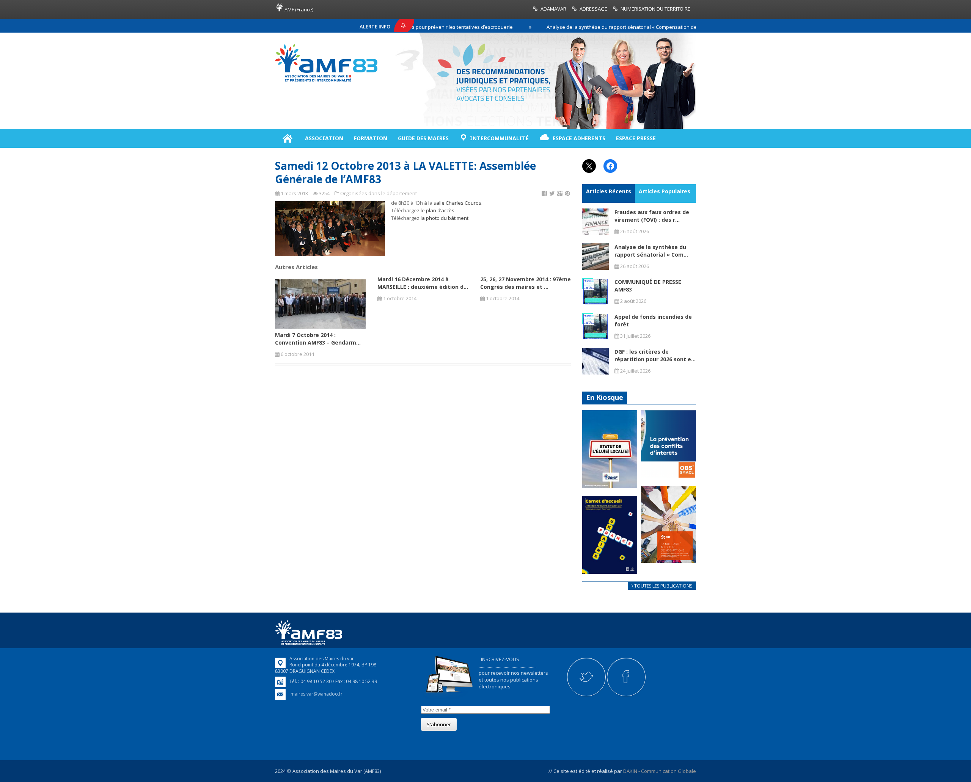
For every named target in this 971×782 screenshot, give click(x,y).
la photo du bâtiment (444, 218)
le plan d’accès (437, 210)
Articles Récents (608, 191)
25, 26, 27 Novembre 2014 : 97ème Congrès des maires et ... (525, 283)
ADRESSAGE (593, 8)
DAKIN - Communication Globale (659, 771)
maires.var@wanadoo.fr (317, 694)
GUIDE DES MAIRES (423, 138)
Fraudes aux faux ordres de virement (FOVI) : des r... (651, 215)
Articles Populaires (664, 191)
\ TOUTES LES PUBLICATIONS (662, 586)
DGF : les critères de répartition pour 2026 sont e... (655, 355)
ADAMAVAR (553, 8)
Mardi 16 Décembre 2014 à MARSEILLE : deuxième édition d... (422, 283)
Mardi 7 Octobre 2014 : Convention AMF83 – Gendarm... (318, 338)
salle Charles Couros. (458, 202)
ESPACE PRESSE (636, 138)
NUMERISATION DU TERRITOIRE (655, 8)
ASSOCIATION (324, 138)
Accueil (287, 138)
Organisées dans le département (378, 193)
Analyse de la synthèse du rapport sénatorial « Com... (651, 250)
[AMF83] (326, 81)
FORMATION (370, 138)
